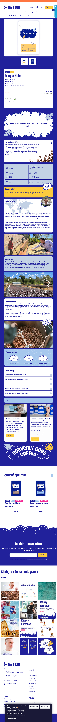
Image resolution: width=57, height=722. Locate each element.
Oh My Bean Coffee (12, 680)
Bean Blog (32, 683)
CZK (31, 7)
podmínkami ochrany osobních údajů (36, 559)
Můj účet (32, 702)
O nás (31, 686)
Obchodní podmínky (10, 698)
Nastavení (12, 718)
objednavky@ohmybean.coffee (14, 672)
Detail (16, 511)
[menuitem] (7, 12)
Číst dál (9, 435)
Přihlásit (43, 554)
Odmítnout (34, 706)
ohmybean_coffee (11, 683)
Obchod (31, 673)
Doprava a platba (9, 701)
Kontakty (32, 691)
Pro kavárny (33, 675)
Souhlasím (45, 706)
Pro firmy (32, 678)
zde (20, 713)
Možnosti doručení (10, 101)
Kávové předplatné (35, 681)
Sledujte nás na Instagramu (19, 572)
